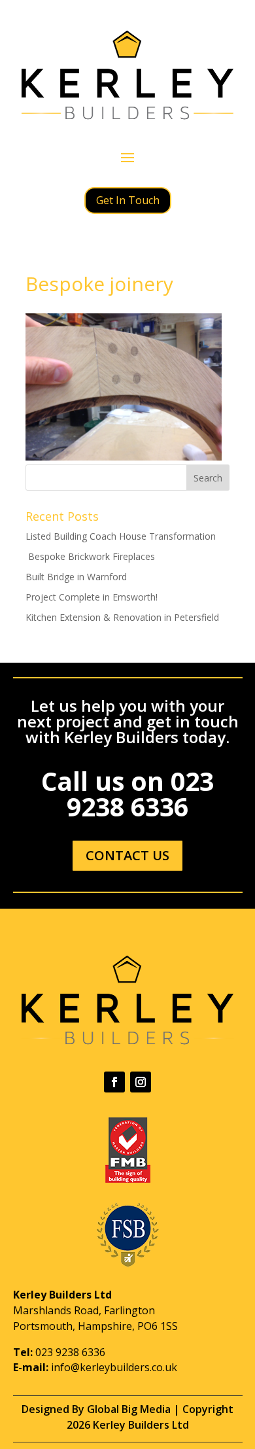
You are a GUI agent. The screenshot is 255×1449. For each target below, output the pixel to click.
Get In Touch (128, 200)
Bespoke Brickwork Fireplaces (90, 556)
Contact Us (127, 855)
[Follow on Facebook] (114, 1082)
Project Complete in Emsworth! (92, 597)
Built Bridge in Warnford (76, 576)
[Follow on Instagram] (140, 1082)
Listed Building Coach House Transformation (121, 536)
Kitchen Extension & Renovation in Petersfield (122, 617)
